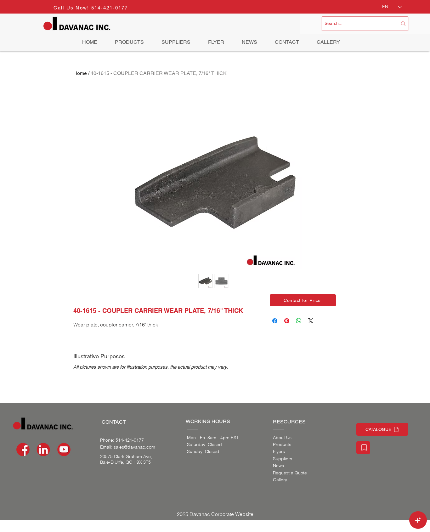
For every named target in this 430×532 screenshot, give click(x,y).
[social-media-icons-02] (23, 449)
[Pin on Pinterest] (287, 321)
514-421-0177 (109, 7)
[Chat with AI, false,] (418, 520)
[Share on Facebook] (275, 321)
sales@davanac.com (134, 447)
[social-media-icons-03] (64, 449)
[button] (303, 300)
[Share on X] (310, 321)
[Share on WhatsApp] (299, 321)
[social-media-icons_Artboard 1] (43, 449)
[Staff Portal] (363, 447)
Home (80, 73)
